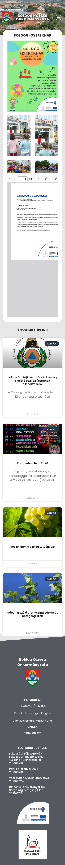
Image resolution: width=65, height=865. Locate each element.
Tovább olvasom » (32, 405)
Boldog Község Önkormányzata (32, 17)
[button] (58, 17)
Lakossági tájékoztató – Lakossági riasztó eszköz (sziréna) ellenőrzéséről (32, 380)
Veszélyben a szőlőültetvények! (32, 547)
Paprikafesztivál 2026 (32, 463)
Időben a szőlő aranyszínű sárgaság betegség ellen (32, 614)
